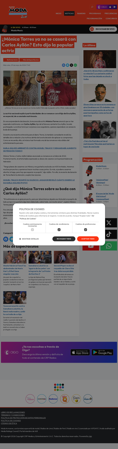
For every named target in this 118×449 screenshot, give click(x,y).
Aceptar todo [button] (87, 239)
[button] (29, 239)
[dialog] (59, 224)
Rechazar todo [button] (64, 239)
